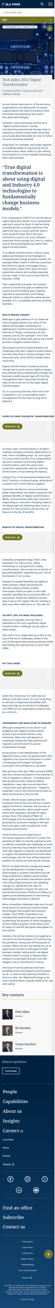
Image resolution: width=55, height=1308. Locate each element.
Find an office (17, 1208)
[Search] (42, 4)
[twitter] (45, 1179)
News (6, 1147)
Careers (11, 1131)
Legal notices (27, 1247)
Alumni (7, 1164)
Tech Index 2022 (13, 12)
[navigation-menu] (50, 4)
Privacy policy (27, 1241)
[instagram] (28, 1179)
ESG (4, 19)
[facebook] (10, 1179)
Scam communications (27, 1270)
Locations (8, 1139)
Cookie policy (27, 1253)
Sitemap (25, 1278)
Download (10, 426)
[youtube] (36, 1190)
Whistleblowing (27, 1264)
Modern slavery (27, 1259)
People (10, 1091)
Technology (11, 1070)
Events (6, 1155)
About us (12, 1111)
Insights (11, 1121)
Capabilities (15, 1101)
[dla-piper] (11, 4)
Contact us (14, 1227)
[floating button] (48, 1254)
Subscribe (13, 1217)
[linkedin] (19, 1190)
